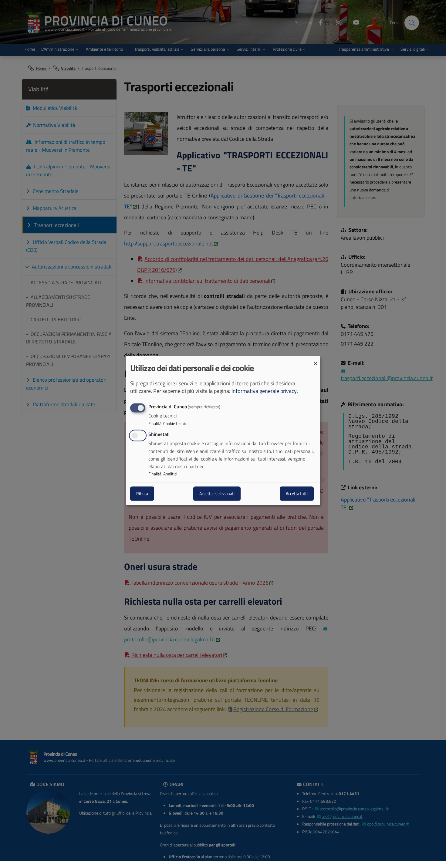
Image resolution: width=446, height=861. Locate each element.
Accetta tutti (297, 493)
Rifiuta (142, 493)
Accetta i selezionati (217, 493)
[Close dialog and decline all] (315, 360)
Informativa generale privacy (264, 391)
